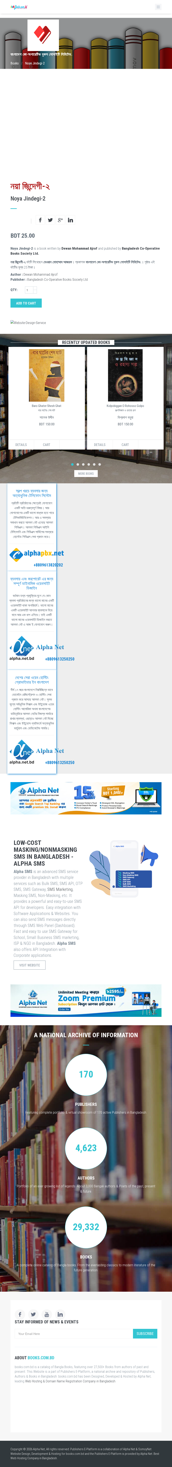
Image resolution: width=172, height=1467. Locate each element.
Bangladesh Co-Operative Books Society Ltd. (57, 279)
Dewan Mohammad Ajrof (79, 248)
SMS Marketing (60, 889)
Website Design (20, 1454)
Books (14, 63)
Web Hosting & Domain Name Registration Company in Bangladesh (70, 1381)
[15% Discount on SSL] (86, 798)
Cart (46, 445)
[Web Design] (86, 322)
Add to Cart (26, 303)
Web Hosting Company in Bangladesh (33, 1458)
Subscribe (145, 1333)
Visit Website (29, 965)
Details (21, 445)
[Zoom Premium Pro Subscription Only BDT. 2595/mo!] (86, 1000)
